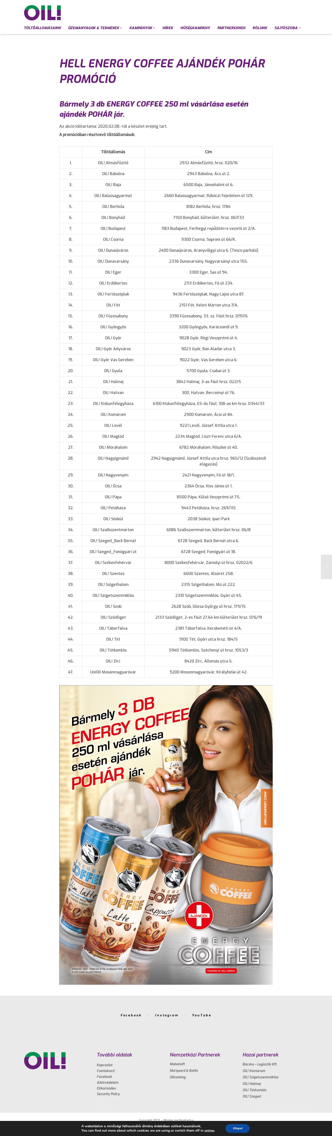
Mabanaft (177, 1064)
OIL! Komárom (254, 1071)
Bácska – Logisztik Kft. (260, 1064)
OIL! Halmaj (252, 1084)
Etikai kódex (106, 1088)
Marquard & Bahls (184, 1070)
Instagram (167, 1015)
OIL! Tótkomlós (254, 1090)
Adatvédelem (107, 1082)
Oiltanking (178, 1077)
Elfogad (237, 1128)
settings (209, 1130)
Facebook (131, 1015)
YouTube (201, 1015)
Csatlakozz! (106, 1071)
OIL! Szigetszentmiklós (260, 1077)
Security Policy (108, 1094)
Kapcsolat (105, 1065)
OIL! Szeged (252, 1096)
